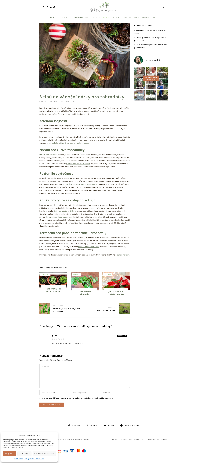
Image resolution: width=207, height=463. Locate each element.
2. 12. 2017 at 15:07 (58, 339)
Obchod (53, 18)
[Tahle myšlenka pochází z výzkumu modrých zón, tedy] (162, 95)
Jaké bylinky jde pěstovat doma (53, 289)
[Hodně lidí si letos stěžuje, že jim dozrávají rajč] (139, 83)
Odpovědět (122, 336)
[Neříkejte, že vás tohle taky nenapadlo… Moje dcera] (162, 83)
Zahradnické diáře (80, 18)
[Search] (163, 7)
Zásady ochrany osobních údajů (34, 459)
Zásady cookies (18, 459)
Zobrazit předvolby (44, 454)
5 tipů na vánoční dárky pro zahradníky (81, 97)
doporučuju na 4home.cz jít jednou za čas (80, 184)
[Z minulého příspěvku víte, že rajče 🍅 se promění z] (162, 72)
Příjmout (9, 454)
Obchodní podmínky (150, 439)
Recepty (116, 18)
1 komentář (64, 102)
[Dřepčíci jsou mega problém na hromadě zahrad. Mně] (139, 95)
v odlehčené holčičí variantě (78, 163)
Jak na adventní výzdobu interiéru (116, 292)
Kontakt (164, 439)
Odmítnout (24, 454)
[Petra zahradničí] (103, 7)
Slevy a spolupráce (131, 18)
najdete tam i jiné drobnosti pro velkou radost (69, 143)
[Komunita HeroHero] (54, 7)
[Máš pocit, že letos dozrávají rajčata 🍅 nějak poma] (151, 83)
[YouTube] (50, 7)
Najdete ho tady (122, 255)
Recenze (145, 18)
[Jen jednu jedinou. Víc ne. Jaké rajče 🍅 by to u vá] (139, 72)
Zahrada (95, 18)
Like (73, 102)
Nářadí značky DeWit (48, 154)
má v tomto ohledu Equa (88, 246)
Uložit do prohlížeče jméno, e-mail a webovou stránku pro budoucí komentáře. (77, 398)
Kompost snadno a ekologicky (59, 217)
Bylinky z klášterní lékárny (65, 211)
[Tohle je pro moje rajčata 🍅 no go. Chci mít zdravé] (151, 95)
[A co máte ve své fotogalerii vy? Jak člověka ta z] (151, 72)
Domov (106, 18)
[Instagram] (43, 7)
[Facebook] (47, 7)
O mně (155, 18)
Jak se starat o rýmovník (84, 292)
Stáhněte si (64, 18)
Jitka (54, 335)
